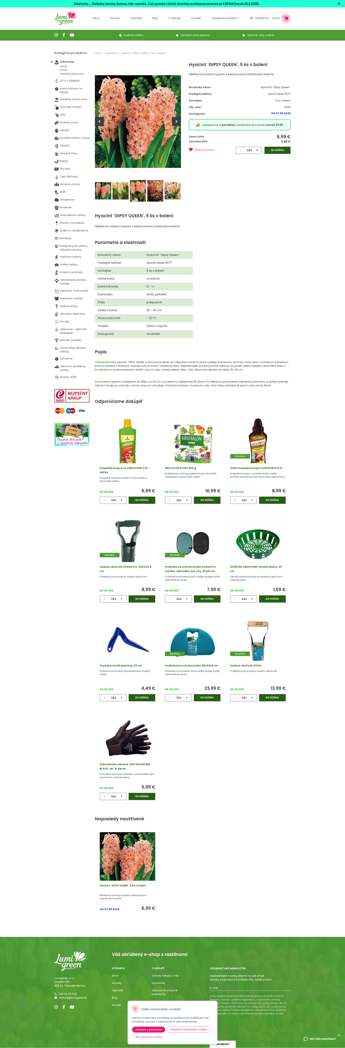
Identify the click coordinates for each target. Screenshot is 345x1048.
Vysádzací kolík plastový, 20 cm (121, 665)
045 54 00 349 (68, 994)
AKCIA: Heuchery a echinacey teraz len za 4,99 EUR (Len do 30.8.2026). (213, 3)
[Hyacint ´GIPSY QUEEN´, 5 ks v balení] (138, 121)
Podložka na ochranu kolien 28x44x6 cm (191, 665)
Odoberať (222, 1044)
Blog (114, 998)
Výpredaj (136, 18)
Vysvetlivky (158, 983)
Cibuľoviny (111, 53)
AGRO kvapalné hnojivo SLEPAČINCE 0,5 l (256, 468)
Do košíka (277, 150)
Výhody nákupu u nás (165, 975)
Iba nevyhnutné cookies (148, 1036)
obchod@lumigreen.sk (73, 998)
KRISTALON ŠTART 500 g (180, 468)
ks (250, 150)
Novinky (115, 18)
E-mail (214, 988)
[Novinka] (258, 444)
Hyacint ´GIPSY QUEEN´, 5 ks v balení (123, 885)
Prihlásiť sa (262, 18)
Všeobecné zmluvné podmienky (165, 992)
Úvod (98, 53)
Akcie (96, 18)
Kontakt (117, 1005)
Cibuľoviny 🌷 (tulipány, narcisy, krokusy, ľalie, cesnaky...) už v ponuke (119, 3)
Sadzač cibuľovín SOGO (246, 665)
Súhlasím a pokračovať (148, 1029)
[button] (339, 1035)
